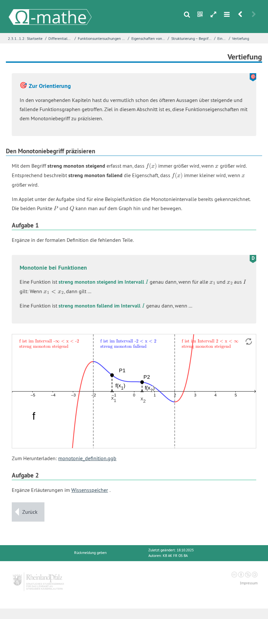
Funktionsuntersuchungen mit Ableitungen (102, 38)
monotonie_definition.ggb (87, 458)
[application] (134, 391)
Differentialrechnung (60, 38)
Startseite (34, 38)
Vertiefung (240, 38)
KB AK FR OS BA (175, 556)
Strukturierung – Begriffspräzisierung (192, 38)
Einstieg (222, 38)
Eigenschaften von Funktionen (148, 38)
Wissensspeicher (89, 490)
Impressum (249, 583)
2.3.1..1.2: (16, 38)
